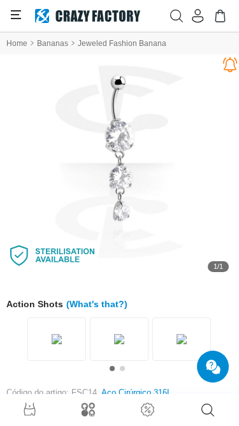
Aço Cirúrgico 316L (136, 392)
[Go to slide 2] (122, 368)
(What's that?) (96, 304)
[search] (207, 410)
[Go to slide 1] (112, 368)
